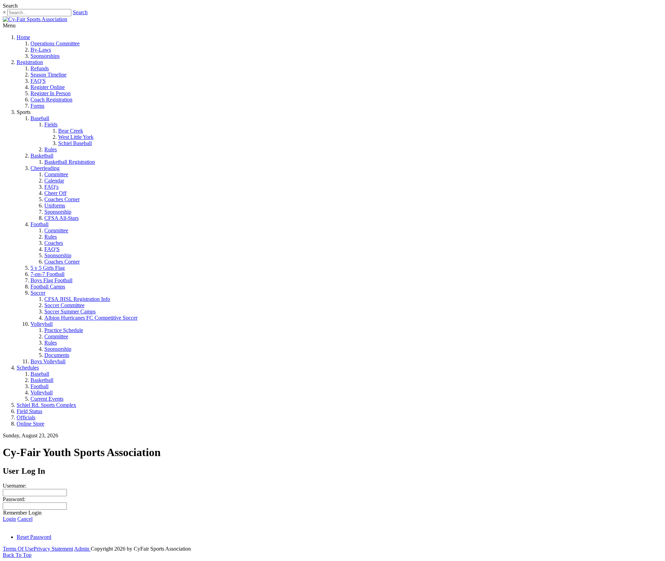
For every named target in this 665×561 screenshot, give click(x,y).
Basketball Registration (69, 162)
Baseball (39, 118)
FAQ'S (38, 81)
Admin (82, 549)
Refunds (39, 68)
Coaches (53, 243)
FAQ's (51, 187)
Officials (26, 417)
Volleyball (41, 324)
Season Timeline (48, 75)
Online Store (30, 424)
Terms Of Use (18, 549)
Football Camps (47, 287)
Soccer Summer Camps (70, 311)
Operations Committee (55, 43)
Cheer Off (55, 193)
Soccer (37, 293)
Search (80, 12)
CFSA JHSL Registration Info (77, 299)
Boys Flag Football (51, 280)
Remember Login (22, 513)
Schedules (28, 368)
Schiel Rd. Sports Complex (46, 405)
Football (39, 224)
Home (23, 37)
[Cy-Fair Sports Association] (35, 19)
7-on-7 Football (47, 274)
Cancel (25, 519)
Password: (14, 499)
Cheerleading (45, 168)
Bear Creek (70, 131)
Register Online (47, 87)
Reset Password (34, 537)
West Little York (76, 137)
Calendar (54, 181)
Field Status (29, 411)
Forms (37, 106)
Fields (50, 124)
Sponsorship (57, 212)
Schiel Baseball (75, 143)
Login (9, 519)
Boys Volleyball (47, 361)
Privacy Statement (53, 549)
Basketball (41, 156)
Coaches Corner (62, 199)
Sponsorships (45, 56)
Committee (56, 174)
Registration (30, 62)
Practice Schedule (63, 330)
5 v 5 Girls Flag (47, 268)
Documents (56, 355)
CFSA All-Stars (61, 218)
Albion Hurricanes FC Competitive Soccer (91, 318)
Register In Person (50, 93)
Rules (50, 149)
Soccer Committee (64, 305)
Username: (14, 486)
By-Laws (40, 50)
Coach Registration (51, 100)
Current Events (46, 399)
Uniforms (54, 205)
